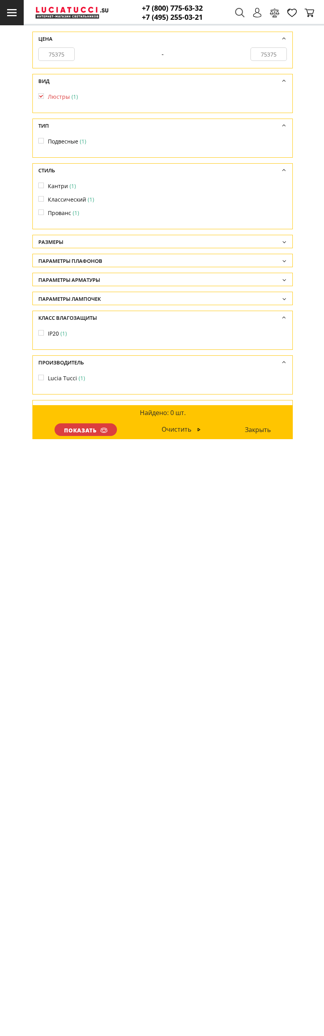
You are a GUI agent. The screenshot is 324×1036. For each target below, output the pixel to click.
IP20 (57, 333)
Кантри (62, 186)
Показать (80, 430)
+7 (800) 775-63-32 (172, 8)
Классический (71, 199)
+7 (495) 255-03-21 (172, 17)
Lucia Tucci (66, 378)
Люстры (63, 96)
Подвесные (67, 141)
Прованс (63, 213)
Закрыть (258, 429)
